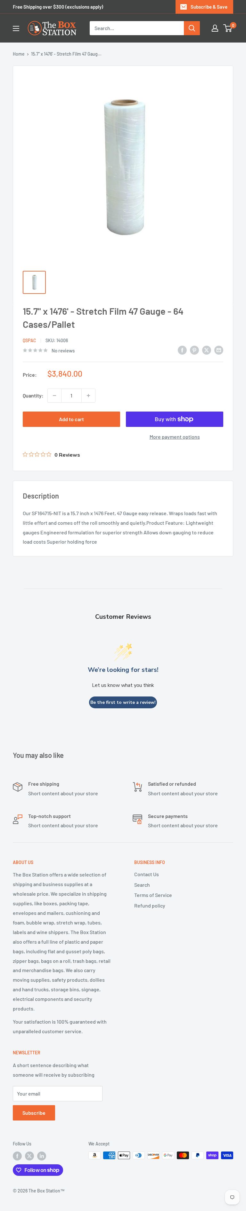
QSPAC (29, 340)
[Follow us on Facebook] (17, 1156)
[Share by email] (218, 350)
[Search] (192, 28)
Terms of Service (153, 895)
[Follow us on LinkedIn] (41, 1156)
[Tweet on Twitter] (206, 350)
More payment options (175, 437)
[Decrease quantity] (54, 395)
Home (19, 54)
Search (142, 885)
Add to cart (71, 419)
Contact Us (146, 874)
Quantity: (33, 395)
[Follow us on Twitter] (29, 1156)
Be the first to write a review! (123, 702)
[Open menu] (16, 28)
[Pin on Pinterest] (194, 350)
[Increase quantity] (88, 395)
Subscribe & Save (209, 7)
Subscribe (33, 1113)
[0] (228, 28)
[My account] (215, 28)
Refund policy (149, 905)
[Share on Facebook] (182, 350)
